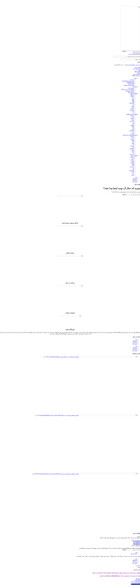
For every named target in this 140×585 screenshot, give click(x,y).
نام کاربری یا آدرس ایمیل (133, 56)
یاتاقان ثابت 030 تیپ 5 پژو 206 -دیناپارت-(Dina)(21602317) (64, 356)
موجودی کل (131, 88)
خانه (136, 339)
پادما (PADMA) (130, 82)
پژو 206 (132, 96)
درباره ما (135, 342)
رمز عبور (137, 59)
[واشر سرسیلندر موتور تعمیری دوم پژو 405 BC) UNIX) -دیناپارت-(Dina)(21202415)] (107, 473)
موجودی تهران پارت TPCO (127, 89)
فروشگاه (135, 341)
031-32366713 (136, 543)
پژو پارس (132, 110)
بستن (138, 567)
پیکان (133, 100)
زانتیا (133, 107)
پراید (133, 97)
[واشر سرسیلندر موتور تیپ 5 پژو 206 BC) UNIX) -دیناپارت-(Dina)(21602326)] (107, 415)
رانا (133, 111)
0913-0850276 (136, 544)
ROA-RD (132, 103)
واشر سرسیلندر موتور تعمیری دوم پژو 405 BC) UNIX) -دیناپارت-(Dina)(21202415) (58, 473)
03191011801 (73, 1)
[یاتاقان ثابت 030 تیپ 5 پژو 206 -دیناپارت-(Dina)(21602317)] (107, 356)
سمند (133, 99)
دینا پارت (132, 79)
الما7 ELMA (131, 83)
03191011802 (66, 1)
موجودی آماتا (131, 92)
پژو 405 (132, 95)
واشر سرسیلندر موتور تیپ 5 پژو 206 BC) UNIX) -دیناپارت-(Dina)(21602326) (60, 415)
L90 (133, 101)
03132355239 (51, 1)
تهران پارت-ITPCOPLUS (128, 81)
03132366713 (58, 1)
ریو (133, 112)
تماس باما (134, 343)
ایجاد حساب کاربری (133, 54)
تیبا (133, 104)
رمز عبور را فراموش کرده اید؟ (132, 64)
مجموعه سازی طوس (129, 85)
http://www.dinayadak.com (113, 575)
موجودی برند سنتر (129, 90)
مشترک (132, 108)
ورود (138, 62)
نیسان (132, 106)
